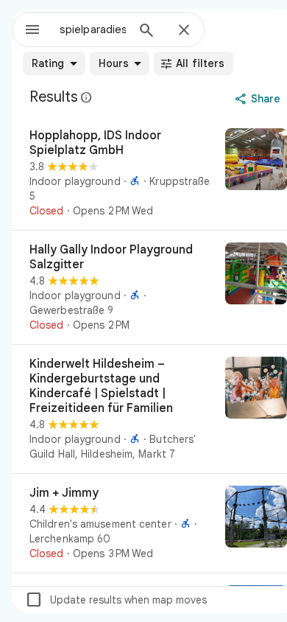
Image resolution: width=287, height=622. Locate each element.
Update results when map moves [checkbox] (116, 600)
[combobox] (93, 29)
